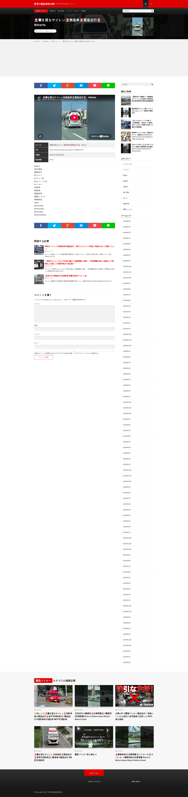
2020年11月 (127, 611)
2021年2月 (127, 594)
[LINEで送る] (108, 85)
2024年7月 (127, 362)
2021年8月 (127, 560)
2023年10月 (127, 413)
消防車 (83, 11)
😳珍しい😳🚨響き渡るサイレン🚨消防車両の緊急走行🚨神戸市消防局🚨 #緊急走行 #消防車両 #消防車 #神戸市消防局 (53, 716)
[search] (152, 11)
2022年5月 (127, 510)
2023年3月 (127, 453)
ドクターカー (127, 164)
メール (37, 334)
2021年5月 (127, 577)
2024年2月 (127, 391)
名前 (36, 325)
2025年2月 (127, 323)
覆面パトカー (50, 31)
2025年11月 (127, 272)
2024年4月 (127, 379)
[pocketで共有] (95, 85)
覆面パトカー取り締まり (86, 754)
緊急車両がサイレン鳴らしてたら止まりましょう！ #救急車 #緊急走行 (142, 111)
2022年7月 (127, 498)
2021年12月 (127, 538)
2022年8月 (127, 493)
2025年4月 (127, 312)
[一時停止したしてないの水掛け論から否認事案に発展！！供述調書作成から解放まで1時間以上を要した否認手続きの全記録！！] (39, 264)
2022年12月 (127, 470)
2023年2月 (127, 459)
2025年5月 (127, 306)
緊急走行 (53, 11)
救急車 (125, 181)
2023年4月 (127, 447)
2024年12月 (127, 334)
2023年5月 (127, 442)
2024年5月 (127, 374)
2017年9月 (127, 657)
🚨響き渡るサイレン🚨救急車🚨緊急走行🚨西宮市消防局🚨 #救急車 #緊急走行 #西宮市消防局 (53, 757)
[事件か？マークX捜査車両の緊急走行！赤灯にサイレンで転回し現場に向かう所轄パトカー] (39, 250)
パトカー (69, 11)
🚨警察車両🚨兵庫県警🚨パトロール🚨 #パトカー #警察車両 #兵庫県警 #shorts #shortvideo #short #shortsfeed (134, 757)
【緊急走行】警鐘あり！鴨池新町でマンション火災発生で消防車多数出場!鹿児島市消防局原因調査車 (143, 99)
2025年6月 (127, 300)
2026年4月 (127, 244)
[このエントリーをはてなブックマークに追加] (81, 85)
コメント (37, 303)
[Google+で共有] (68, 85)
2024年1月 (127, 396)
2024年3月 (127, 385)
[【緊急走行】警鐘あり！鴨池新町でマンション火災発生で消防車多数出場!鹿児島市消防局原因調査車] (126, 100)
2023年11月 (127, 408)
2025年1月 (127, 329)
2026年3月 (127, 249)
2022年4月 (127, 515)
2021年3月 (127, 589)
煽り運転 (61, 11)
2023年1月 (127, 464)
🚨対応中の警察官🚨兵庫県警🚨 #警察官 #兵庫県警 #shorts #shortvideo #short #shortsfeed (93, 716)
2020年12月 (127, 606)
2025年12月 (127, 266)
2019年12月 (127, 640)
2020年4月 (127, 628)
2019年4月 (127, 651)
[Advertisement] (94, 59)
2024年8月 (127, 357)
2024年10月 (127, 345)
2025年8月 (127, 289)
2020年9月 (127, 617)
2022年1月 (127, 532)
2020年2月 (127, 634)
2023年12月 (127, 402)
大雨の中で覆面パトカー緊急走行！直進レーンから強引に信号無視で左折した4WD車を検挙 (134, 716)
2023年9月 (127, 419)
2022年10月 (127, 481)
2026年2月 (127, 255)
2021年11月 (127, 543)
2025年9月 (127, 283)
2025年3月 (127, 317)
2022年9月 (127, 487)
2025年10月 (127, 278)
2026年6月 (127, 232)
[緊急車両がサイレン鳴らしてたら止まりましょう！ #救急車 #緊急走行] (126, 112)
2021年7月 (127, 566)
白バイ (77, 11)
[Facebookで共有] (41, 85)
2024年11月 (127, 340)
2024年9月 (127, 351)
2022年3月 (127, 521)
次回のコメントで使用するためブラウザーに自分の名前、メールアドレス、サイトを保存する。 (67, 353)
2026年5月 (127, 238)
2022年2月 (127, 527)
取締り (125, 175)
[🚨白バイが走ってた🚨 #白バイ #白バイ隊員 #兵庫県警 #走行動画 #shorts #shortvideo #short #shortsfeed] (126, 148)
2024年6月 (127, 368)
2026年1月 (127, 261)
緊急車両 (126, 204)
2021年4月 (127, 583)
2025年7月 (127, 295)
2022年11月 (127, 476)
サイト (36, 343)
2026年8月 (127, 221)
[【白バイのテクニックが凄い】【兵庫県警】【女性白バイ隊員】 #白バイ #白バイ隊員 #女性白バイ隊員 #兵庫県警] (126, 124)
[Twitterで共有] (54, 85)
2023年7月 (127, 430)
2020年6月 (127, 623)
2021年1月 (127, 600)
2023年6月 (127, 436)
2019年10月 (127, 645)
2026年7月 (127, 227)
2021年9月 (127, 555)
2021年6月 (127, 572)
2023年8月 (127, 425)
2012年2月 (127, 662)
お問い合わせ (136, 781)
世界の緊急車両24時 (55, 792)
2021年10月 (127, 549)
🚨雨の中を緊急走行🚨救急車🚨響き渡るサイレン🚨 (66, 276)
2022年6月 (127, 504)
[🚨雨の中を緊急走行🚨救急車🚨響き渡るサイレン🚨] (39, 279)
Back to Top (94, 773)
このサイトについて (94, 781)
